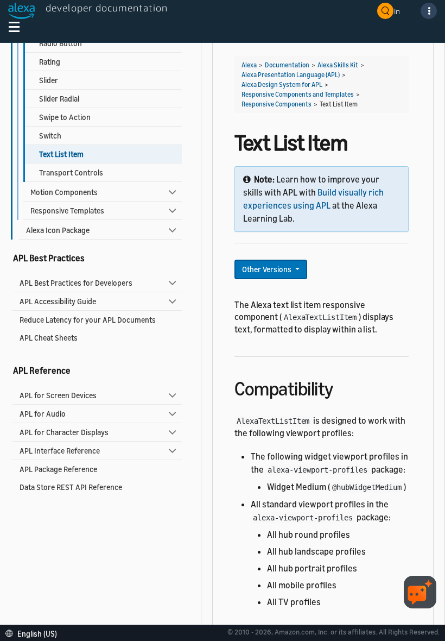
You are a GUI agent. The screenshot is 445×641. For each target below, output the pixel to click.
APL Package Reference (58, 469)
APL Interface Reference (60, 450)
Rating (49, 61)
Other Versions (267, 269)
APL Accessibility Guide (58, 301)
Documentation (287, 65)
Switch (50, 135)
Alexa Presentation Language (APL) (290, 75)
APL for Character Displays (64, 432)
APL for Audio (43, 413)
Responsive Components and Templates (297, 94)
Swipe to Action (65, 117)
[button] (33, 632)
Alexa (249, 65)
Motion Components (64, 192)
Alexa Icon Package (58, 230)
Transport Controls (71, 172)
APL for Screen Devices (58, 395)
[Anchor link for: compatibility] (342, 387)
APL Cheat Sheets (49, 337)
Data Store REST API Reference (71, 487)
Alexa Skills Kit (337, 65)
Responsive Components (276, 104)
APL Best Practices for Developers (76, 282)
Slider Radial (59, 98)
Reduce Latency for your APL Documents (88, 319)
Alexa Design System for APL (281, 84)
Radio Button (60, 43)
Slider (48, 80)
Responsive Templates (67, 210)
